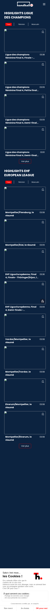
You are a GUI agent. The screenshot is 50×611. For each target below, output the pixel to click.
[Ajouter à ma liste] (43, 32)
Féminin (21, 24)
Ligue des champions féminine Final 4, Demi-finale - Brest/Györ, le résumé (21, 121)
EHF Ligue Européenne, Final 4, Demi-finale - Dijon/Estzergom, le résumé (20, 308)
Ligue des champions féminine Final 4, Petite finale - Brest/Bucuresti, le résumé (21, 89)
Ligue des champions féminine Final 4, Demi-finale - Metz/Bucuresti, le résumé (21, 154)
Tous (9, 24)
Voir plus (25, 161)
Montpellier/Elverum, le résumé (18, 438)
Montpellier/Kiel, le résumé (20, 244)
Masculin (35, 24)
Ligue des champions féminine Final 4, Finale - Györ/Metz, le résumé (19, 56)
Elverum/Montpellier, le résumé (18, 406)
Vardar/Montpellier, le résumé (18, 341)
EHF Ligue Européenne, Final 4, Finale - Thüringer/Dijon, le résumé (21, 276)
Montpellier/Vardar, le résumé (18, 373)
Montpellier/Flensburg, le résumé (19, 214)
